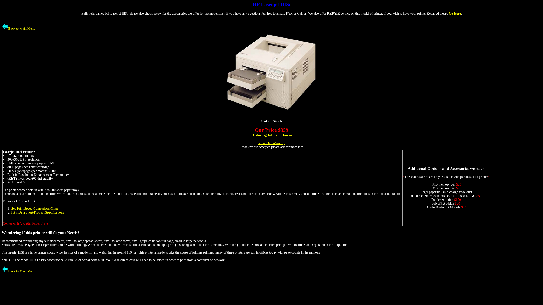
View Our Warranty (271, 143)
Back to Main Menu (21, 28)
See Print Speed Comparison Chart (34, 208)
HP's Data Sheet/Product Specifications (37, 212)
